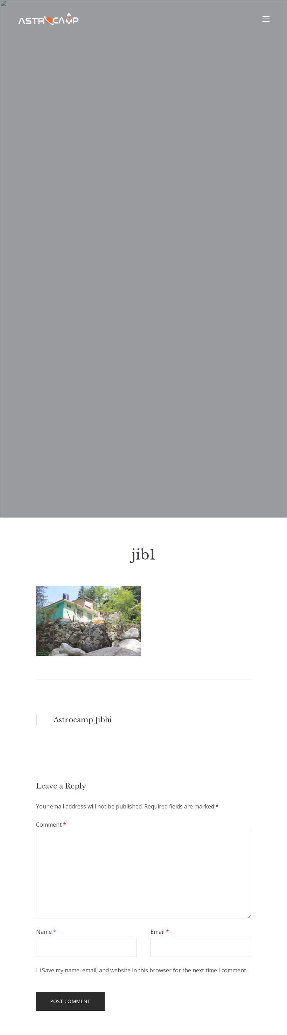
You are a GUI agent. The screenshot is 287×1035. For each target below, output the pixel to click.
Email (159, 932)
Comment (51, 824)
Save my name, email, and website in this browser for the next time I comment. (144, 970)
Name (46, 932)
